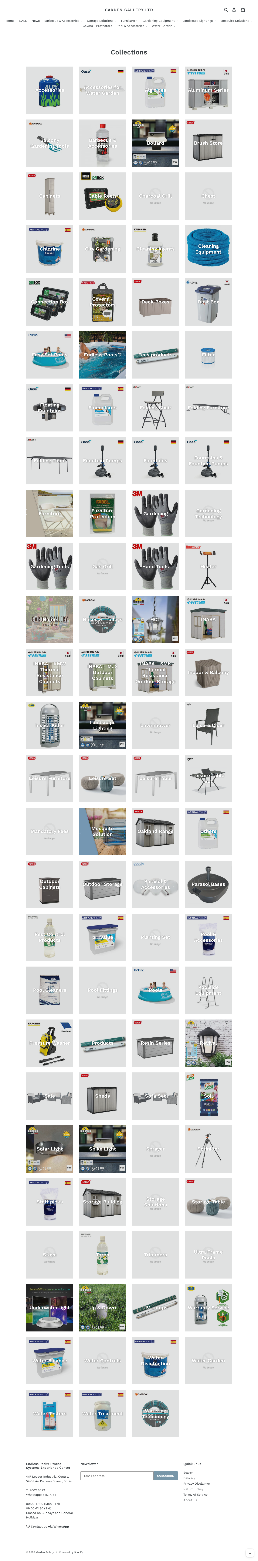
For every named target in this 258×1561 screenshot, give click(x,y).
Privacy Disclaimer (196, 1483)
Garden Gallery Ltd (129, 10)
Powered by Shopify (71, 1552)
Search (188, 1472)
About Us (190, 1500)
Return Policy (193, 1489)
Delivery (189, 1478)
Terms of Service (195, 1494)
